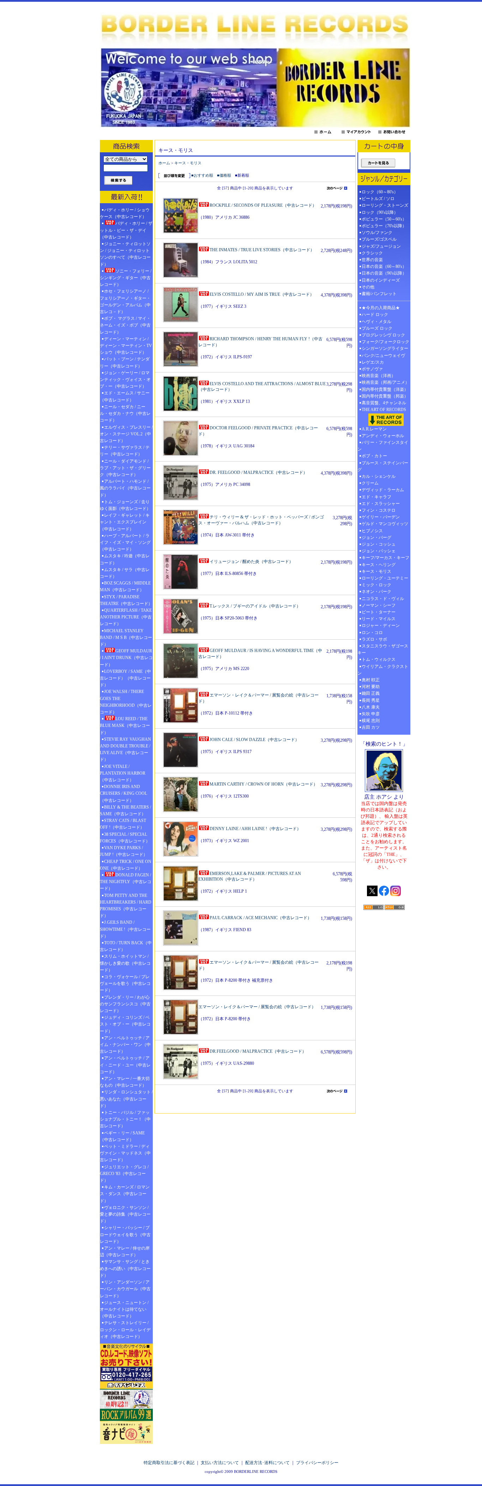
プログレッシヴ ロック (383, 335)
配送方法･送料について (267, 1462)
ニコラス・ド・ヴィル (383, 598)
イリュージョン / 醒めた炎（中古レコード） (251, 561)
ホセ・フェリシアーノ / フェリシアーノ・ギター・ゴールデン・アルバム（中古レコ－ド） (125, 301)
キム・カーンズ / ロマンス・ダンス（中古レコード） (125, 1194)
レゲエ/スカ (373, 362)
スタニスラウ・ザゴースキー (382, 649)
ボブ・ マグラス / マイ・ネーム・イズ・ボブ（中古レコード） (125, 325)
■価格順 (224, 175)
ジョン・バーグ (376, 537)
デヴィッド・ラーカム (383, 489)
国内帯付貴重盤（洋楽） (385, 389)
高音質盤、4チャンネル (384, 402)
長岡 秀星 (371, 700)
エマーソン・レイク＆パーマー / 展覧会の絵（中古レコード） (257, 1006)
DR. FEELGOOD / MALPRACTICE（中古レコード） (258, 472)
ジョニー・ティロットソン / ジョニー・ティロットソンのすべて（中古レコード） (125, 254)
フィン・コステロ (379, 510)
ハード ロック (375, 314)
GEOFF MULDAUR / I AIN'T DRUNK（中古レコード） (126, 657)
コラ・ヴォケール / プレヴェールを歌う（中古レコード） (125, 983)
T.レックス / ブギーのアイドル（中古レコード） (255, 606)
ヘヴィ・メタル (376, 321)
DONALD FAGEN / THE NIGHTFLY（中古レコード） (125, 882)
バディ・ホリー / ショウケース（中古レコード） (125, 213)
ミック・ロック (376, 584)
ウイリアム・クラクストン (382, 670)
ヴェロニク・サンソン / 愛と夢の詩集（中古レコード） (125, 1214)
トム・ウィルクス (379, 659)
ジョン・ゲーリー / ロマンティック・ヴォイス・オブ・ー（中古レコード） (125, 379)
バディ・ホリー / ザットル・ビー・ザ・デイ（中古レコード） (126, 230)
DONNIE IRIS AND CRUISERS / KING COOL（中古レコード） (123, 793)
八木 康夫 (371, 707)
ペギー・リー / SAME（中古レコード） (122, 1136)
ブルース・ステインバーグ (382, 466)
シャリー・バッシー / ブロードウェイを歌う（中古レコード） (125, 1234)
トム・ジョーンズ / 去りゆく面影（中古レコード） (125, 505)
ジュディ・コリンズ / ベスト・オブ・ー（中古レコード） (125, 1024)
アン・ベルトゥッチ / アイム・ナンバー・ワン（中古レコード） (125, 1044)
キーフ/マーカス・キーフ (385, 557)
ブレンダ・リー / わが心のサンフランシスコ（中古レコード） (125, 1004)
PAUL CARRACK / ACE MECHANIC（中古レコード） (261, 917)
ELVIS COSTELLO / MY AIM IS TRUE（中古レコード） (262, 294)
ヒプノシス (372, 530)
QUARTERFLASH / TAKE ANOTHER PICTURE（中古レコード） (126, 617)
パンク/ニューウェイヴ (383, 355)
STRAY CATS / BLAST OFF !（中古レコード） (123, 824)
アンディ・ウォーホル (383, 435)
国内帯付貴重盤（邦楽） (385, 396)
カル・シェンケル (379, 476)
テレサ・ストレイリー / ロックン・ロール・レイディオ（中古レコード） (125, 1329)
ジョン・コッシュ (379, 544)
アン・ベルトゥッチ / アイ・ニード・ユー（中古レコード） (125, 1065)
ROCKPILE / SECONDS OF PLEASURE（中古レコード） (263, 205)
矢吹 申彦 (371, 713)
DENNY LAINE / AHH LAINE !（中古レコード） (255, 828)
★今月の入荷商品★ (381, 307)
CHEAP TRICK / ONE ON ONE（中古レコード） (125, 865)
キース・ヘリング (379, 564)
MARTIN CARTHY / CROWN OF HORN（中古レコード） (264, 784)
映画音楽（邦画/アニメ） (385, 382)
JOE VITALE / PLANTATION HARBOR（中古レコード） (122, 773)
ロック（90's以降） (382, 212)
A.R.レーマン (374, 429)
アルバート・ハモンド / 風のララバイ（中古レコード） (125, 488)
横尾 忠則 (371, 720)
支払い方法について (220, 1462)
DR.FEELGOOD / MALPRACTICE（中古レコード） (258, 1051)
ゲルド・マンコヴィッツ (385, 523)
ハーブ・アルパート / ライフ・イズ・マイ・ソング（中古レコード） (125, 542)
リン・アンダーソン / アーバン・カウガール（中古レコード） (125, 1289)
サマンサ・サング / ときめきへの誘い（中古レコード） (125, 1268)
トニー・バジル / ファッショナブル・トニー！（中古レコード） (125, 1119)
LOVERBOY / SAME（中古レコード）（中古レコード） (125, 678)
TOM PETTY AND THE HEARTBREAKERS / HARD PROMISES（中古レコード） (125, 905)
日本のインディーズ (381, 280)
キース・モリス (187, 163)
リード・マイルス (379, 618)
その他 (370, 286)
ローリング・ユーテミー (385, 578)
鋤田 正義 (371, 693)
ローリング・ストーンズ (385, 205)
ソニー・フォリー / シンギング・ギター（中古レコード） (125, 278)
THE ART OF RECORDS (384, 409)
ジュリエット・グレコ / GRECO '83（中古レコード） (124, 1173)
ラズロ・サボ (374, 639)
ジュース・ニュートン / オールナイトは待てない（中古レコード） (124, 1309)
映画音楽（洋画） (379, 375)
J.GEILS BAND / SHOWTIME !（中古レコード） (125, 929)
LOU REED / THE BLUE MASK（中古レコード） (125, 725)
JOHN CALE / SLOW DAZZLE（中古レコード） (254, 739)
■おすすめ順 (202, 175)
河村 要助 (371, 686)
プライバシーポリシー (317, 1462)
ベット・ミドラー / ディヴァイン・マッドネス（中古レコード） (125, 1153)
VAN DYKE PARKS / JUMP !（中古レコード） (123, 851)
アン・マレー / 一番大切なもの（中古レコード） (125, 1082)
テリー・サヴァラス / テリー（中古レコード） (125, 451)
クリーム (370, 483)
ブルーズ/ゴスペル (379, 239)
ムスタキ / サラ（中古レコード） (125, 573)
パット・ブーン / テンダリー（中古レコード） (125, 362)
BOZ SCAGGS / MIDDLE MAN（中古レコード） (125, 586)
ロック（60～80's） (380, 191)
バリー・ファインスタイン (382, 446)
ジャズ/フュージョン (381, 246)
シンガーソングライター (385, 348)
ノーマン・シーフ (379, 605)
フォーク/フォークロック (385, 341)
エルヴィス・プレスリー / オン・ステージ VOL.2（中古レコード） (126, 434)
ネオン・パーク (376, 591)
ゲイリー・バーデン (381, 517)
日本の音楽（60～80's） (384, 266)
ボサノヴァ (372, 368)
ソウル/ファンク (379, 232)
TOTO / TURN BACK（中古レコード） (126, 946)
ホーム (164, 163)
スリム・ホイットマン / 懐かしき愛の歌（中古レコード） (125, 963)
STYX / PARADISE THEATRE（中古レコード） (126, 600)
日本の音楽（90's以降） (384, 273)
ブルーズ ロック (377, 328)
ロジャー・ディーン (381, 625)
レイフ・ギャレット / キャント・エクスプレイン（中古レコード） (125, 522)
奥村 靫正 (371, 679)
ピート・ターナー (379, 612)
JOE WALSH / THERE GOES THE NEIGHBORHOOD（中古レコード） (126, 702)
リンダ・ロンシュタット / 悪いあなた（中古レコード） (126, 1098)
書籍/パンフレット (379, 293)
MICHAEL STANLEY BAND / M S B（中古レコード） (126, 637)
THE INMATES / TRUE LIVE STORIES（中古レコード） (262, 249)
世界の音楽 (372, 259)
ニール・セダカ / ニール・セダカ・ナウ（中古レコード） (125, 413)
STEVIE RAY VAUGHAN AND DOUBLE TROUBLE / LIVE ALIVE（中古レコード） (125, 749)
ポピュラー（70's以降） (384, 225)
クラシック (372, 253)
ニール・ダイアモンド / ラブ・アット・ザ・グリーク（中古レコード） (125, 468)
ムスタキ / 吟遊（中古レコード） (125, 559)
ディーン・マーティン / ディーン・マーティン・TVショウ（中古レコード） (126, 345)
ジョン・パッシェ (379, 550)
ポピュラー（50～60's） (384, 219)
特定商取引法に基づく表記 (169, 1462)
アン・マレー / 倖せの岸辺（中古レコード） (125, 1251)
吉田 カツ (371, 727)
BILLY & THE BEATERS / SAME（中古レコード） (125, 810)
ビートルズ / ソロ (378, 198)
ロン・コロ (372, 632)
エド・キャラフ (376, 496)
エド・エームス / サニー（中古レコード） (125, 396)
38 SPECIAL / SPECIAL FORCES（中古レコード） (125, 838)
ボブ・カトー (374, 455)
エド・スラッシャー (381, 503)
